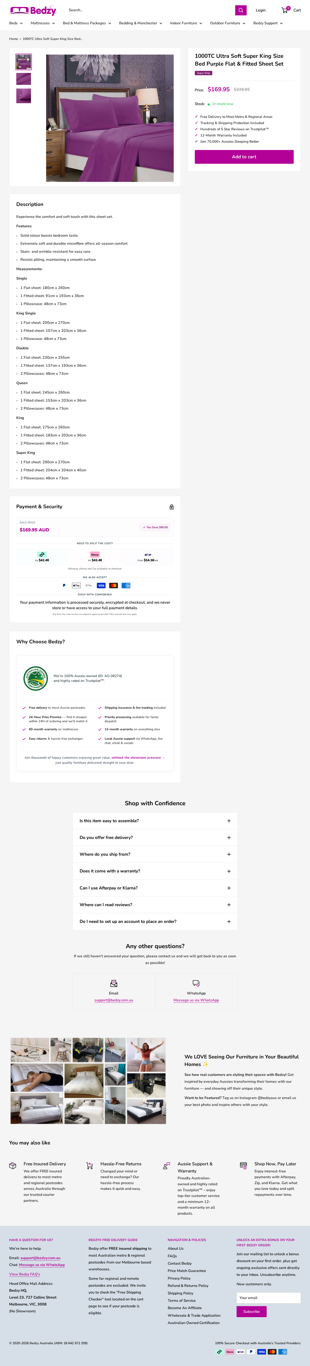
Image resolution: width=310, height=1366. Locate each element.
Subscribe (251, 1311)
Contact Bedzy (180, 1263)
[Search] (241, 10)
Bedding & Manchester (138, 23)
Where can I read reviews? (106, 905)
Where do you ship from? (105, 854)
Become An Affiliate (185, 1307)
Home (13, 39)
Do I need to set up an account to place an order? (128, 922)
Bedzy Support (265, 23)
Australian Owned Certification (194, 1322)
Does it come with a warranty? (110, 871)
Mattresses (40, 23)
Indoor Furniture (183, 23)
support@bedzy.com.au (114, 1000)
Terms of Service (182, 1300)
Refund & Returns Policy (188, 1285)
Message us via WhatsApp (196, 1000)
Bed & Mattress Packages (84, 23)
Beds (13, 23)
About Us (176, 1248)
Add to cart (244, 157)
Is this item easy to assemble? (109, 821)
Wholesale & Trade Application (194, 1315)
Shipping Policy (180, 1293)
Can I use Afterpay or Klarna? (109, 888)
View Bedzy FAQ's (24, 1274)
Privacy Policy (179, 1278)
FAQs (172, 1256)
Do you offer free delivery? (106, 838)
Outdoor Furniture (225, 23)
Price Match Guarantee (187, 1270)
